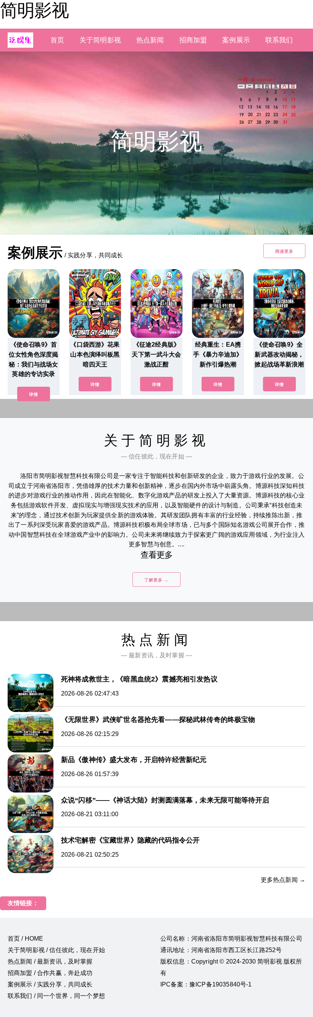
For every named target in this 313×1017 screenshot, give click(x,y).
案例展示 (236, 40)
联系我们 (279, 40)
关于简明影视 (100, 40)
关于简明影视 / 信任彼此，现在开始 (56, 950)
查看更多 (156, 555)
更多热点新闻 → (283, 880)
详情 (33, 394)
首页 (57, 40)
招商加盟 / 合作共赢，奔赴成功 (50, 973)
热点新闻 (150, 40)
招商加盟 (193, 40)
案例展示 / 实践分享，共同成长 (50, 984)
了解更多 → (156, 580)
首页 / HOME (25, 938)
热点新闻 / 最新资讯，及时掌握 (50, 961)
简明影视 (34, 10)
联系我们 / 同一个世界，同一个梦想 (56, 996)
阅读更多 (284, 251)
